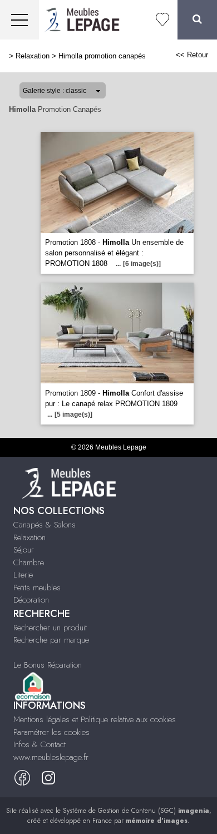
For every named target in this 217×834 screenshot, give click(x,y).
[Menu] (19, 20)
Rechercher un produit (50, 627)
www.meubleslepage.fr (50, 757)
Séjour (23, 550)
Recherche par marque (51, 640)
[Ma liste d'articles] (162, 20)
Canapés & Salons (44, 525)
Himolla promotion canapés (102, 56)
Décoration (31, 600)
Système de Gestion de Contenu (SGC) (136, 811)
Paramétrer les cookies (51, 732)
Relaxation (33, 56)
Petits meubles (37, 587)
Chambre (28, 562)
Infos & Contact (39, 744)
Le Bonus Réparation (47, 665)
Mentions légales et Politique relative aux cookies (94, 719)
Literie (23, 575)
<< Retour (192, 55)
